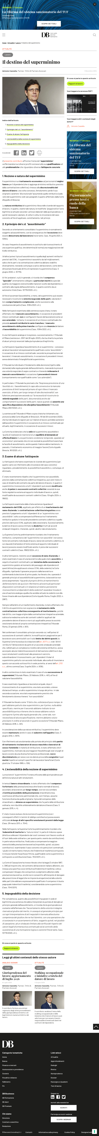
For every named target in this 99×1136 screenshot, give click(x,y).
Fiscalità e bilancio (9, 1078)
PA (3, 1086)
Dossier (54, 1078)
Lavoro (18, 43)
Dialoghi (54, 1065)
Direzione (6, 1118)
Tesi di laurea (56, 1086)
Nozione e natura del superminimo (20, 124)
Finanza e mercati (9, 1065)
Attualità (11, 43)
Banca (4, 1061)
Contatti (29, 1132)
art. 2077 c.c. (44, 641)
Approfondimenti (57, 1061)
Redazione (6, 1126)
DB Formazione (8, 1098)
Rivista (53, 1069)
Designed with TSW (89, 1132)
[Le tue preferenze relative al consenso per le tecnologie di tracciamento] (94, 1131)
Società (5, 1074)
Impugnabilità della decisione (18, 144)
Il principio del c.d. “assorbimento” (20, 129)
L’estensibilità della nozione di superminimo (24, 139)
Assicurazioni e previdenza (12, 1069)
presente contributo (13, 161)
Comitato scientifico (10, 1122)
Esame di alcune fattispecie (18, 134)
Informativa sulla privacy (48, 1132)
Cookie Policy (69, 1132)
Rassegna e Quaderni (59, 1082)
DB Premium (7, 1106)
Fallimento (6, 1082)
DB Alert (5, 1102)
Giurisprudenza (57, 1074)
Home (4, 43)
